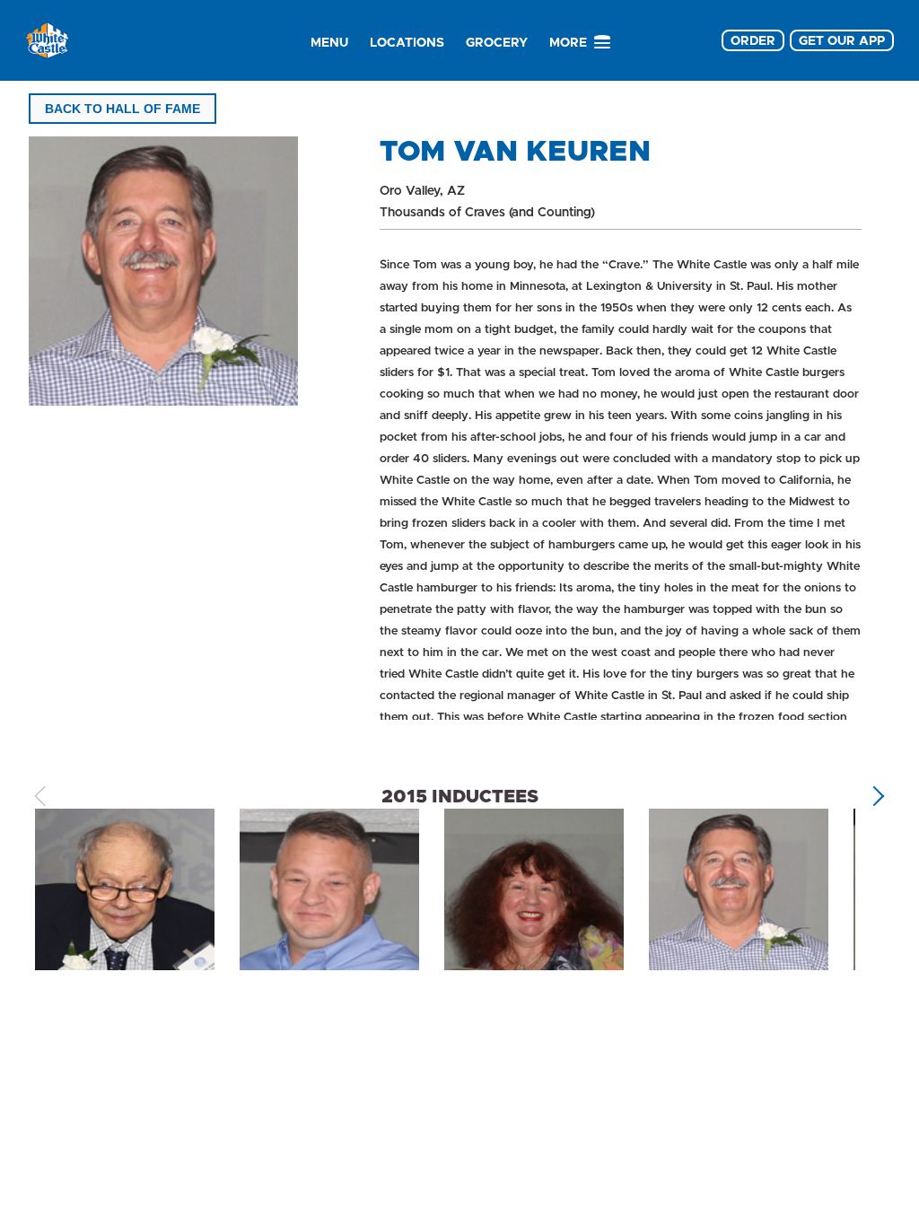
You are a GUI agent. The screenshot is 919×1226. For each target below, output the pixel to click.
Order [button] (753, 40)
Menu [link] (329, 42)
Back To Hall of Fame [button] (122, 108)
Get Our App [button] (842, 40)
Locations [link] (407, 42)
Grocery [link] (497, 42)
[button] (874, 795)
